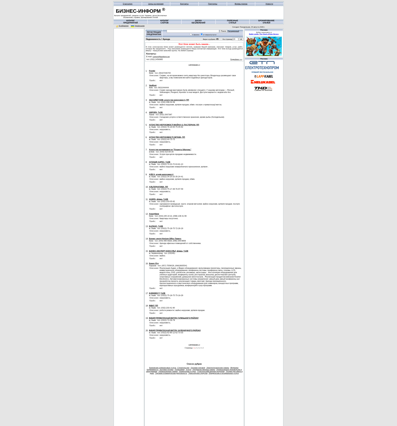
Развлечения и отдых (187, 371)
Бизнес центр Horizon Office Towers (165, 239)
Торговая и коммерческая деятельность (171, 373)
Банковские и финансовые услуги (162, 368)
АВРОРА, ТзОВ (156, 112)
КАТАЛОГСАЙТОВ (164, 22)
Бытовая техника (166, 369)
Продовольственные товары (203, 369)
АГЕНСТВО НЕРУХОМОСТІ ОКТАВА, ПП (167, 137)
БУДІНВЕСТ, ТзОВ (157, 293)
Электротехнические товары (217, 368)
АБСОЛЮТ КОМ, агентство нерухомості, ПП (169, 100)
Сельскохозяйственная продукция (211, 371)
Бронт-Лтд (154, 263)
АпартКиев (154, 214)
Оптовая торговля (197, 368)
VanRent (152, 85)
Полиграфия (179, 369)
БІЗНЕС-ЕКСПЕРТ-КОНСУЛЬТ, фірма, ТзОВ (168, 251)
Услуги (188, 369)
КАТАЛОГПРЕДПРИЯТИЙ (130, 22)
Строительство (183, 368)
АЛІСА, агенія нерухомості (161, 174)
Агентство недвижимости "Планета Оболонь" (170, 150)
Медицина (234, 368)
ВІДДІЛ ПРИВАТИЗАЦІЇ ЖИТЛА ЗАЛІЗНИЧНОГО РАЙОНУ (175, 330)
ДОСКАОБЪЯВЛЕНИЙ (198, 22)
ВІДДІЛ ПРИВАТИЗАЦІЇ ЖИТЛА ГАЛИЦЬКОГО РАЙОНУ (173, 318)
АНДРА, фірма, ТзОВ (158, 199)
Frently (152, 71)
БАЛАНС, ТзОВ (156, 226)
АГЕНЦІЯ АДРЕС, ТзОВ (159, 162)
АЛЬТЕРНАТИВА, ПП (158, 187)
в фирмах (195, 35)
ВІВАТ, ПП (153, 306)
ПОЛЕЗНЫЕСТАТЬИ (232, 22)
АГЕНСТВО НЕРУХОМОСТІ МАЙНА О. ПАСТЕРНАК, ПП (174, 125)
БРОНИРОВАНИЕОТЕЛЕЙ (266, 22)
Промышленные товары (168, 371)
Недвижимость (152, 369)
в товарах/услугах (209, 35)
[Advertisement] (129, 49)
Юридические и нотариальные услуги (223, 373)
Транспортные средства (197, 373)
